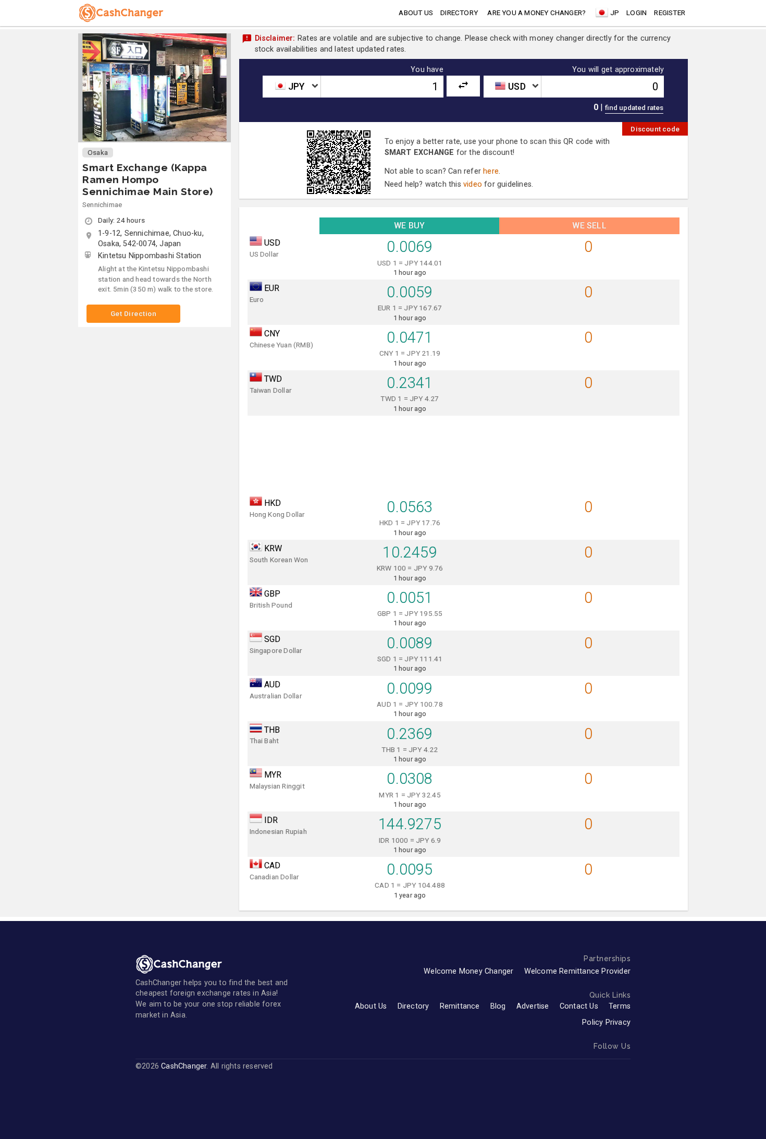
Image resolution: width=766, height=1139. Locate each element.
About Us (371, 1006)
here (491, 171)
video (472, 184)
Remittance (460, 1006)
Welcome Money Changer (468, 971)
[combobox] (291, 87)
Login (636, 12)
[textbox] (291, 87)
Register (669, 12)
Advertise (532, 1006)
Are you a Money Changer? (536, 12)
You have (427, 70)
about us (416, 12)
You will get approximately (618, 70)
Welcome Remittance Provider (577, 971)
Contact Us (579, 1006)
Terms (620, 1006)
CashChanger (183, 1066)
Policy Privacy (606, 1022)
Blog (498, 1006)
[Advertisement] (464, 453)
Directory (459, 12)
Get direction (133, 313)
